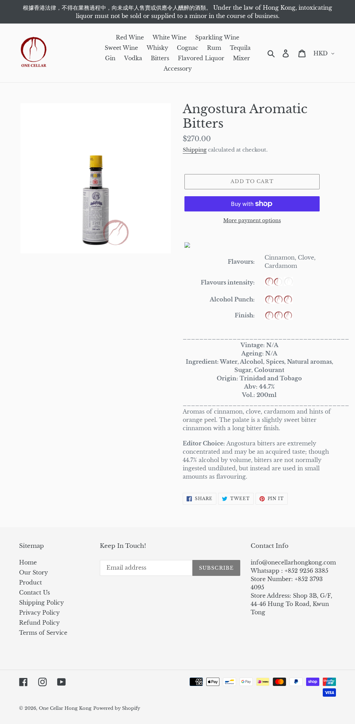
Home (28, 562)
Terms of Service (43, 632)
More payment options (252, 220)
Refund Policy (39, 622)
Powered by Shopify (116, 708)
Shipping (195, 149)
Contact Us (34, 592)
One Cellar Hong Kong (65, 708)
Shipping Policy (41, 602)
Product (30, 582)
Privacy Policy (39, 612)
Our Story (33, 572)
